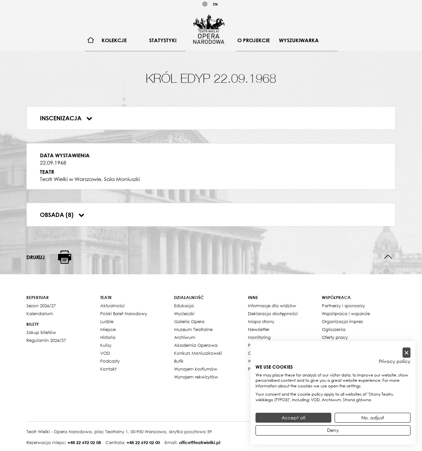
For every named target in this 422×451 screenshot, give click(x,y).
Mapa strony (261, 321)
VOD (105, 353)
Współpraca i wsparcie (346, 313)
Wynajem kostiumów (195, 369)
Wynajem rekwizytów (196, 376)
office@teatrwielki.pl (199, 442)
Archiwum (184, 337)
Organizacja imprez (342, 321)
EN (215, 4)
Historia (107, 337)
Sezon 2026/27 (41, 305)
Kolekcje (114, 40)
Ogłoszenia (334, 329)
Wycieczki (184, 313)
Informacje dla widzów (272, 305)
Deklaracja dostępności (273, 313)
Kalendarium (39, 313)
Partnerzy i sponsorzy (343, 305)
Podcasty (110, 361)
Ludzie (106, 321)
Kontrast (205, 4)
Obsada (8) (57, 214)
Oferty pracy (335, 337)
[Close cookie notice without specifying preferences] (406, 352)
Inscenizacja (61, 118)
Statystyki (162, 40)
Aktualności (112, 305)
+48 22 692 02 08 (84, 442)
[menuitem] (91, 40)
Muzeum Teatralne (193, 329)
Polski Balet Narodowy (123, 313)
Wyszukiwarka (299, 40)
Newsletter (258, 329)
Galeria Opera (189, 321)
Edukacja (184, 305)
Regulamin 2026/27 (46, 340)
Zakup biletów (41, 332)
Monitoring (259, 337)
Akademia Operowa (196, 345)
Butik (179, 361)
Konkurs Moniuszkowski (198, 353)
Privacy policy (394, 361)
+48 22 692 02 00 (143, 442)
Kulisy (105, 345)
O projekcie (253, 40)
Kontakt (108, 369)
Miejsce (108, 329)
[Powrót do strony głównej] (209, 29)
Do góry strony (388, 257)
